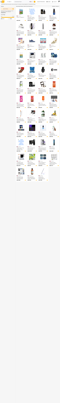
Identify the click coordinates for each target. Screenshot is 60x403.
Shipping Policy (3, 12)
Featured (57, 6)
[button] (42, 1)
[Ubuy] (2, 1)
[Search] (34, 2)
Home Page (3, 4)
